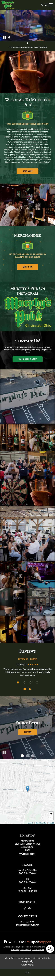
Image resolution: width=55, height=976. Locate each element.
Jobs (28, 972)
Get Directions (28, 853)
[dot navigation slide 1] (18, 682)
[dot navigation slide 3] (31, 682)
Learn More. (27, 964)
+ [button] (51, 813)
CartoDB (51, 823)
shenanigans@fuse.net (27, 924)
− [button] (51, 818)
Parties (27, 732)
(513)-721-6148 (27, 921)
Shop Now (24, 268)
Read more (24, 172)
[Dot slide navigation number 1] (22, 755)
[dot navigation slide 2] (24, 682)
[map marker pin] (27, 43)
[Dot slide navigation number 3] (32, 755)
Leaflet (30, 823)
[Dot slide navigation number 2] (27, 755)
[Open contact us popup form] (50, 949)
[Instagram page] (42, 5)
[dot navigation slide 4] (37, 682)
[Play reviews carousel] (30, 689)
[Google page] (46, 5)
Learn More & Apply (25, 360)
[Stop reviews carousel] (25, 689)
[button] (4, 37)
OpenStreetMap (41, 823)
